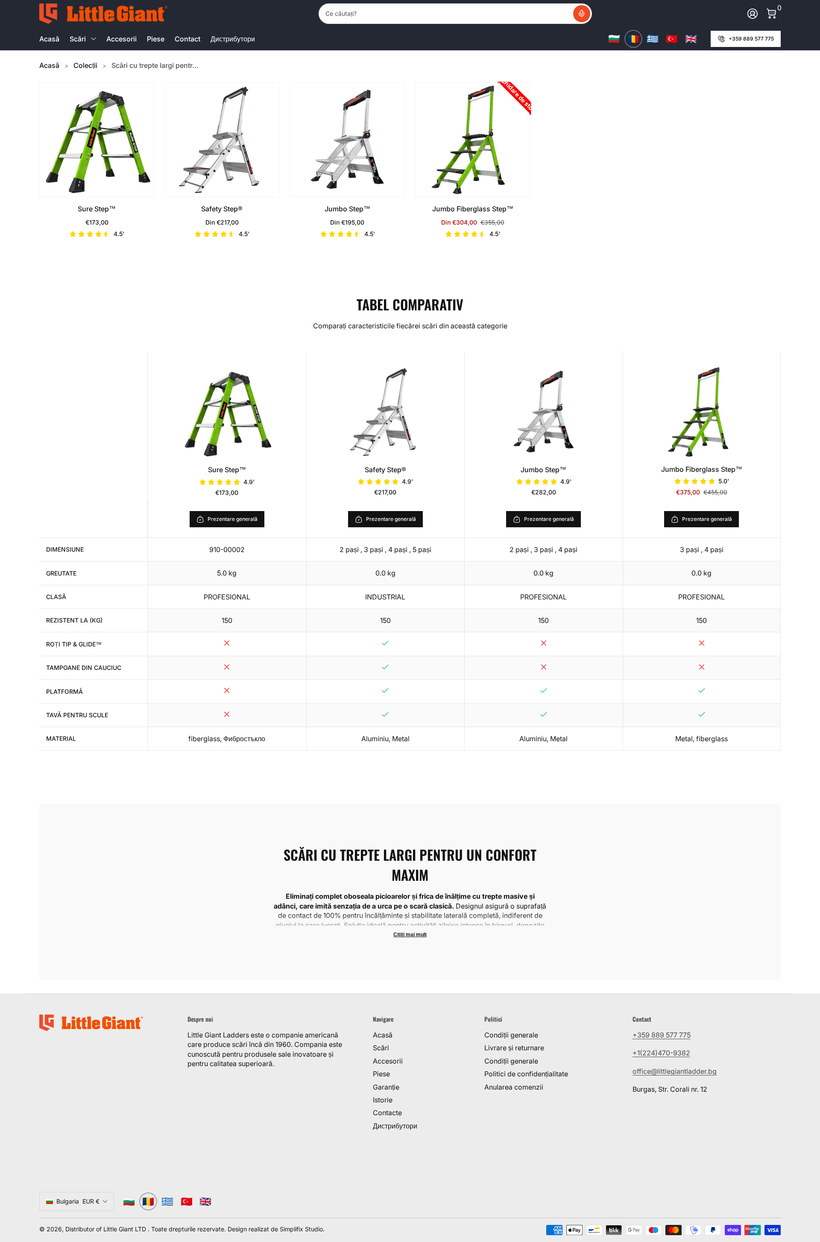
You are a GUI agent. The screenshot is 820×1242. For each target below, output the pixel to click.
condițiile (712, 1200)
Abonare (705, 1169)
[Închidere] (801, 1072)
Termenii (676, 1200)
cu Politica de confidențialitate (710, 1210)
